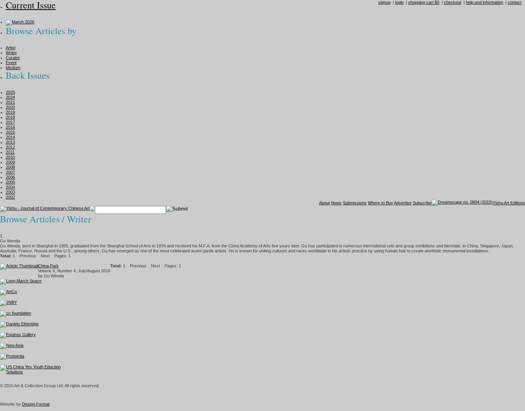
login (399, 2)
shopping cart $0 (423, 2)
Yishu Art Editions (509, 203)
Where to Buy (380, 203)
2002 (10, 197)
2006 (10, 177)
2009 (10, 162)
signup (384, 2)
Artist (10, 47)
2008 (10, 167)
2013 (10, 142)
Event (11, 62)
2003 (10, 192)
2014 (10, 137)
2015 (10, 132)
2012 (10, 147)
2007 (10, 172)
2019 (10, 112)
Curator (13, 57)
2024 (10, 97)
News (336, 203)
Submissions (355, 203)
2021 (10, 102)
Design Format (36, 404)
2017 (10, 122)
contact (515, 2)
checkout (452, 2)
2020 (10, 107)
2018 (10, 117)
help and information (484, 2)
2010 (10, 157)
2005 (10, 182)
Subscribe (422, 203)
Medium (13, 67)
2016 (10, 127)
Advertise (403, 203)
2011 (10, 152)
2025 (10, 92)
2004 (10, 187)
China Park (48, 266)
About (324, 203)
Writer (11, 52)
